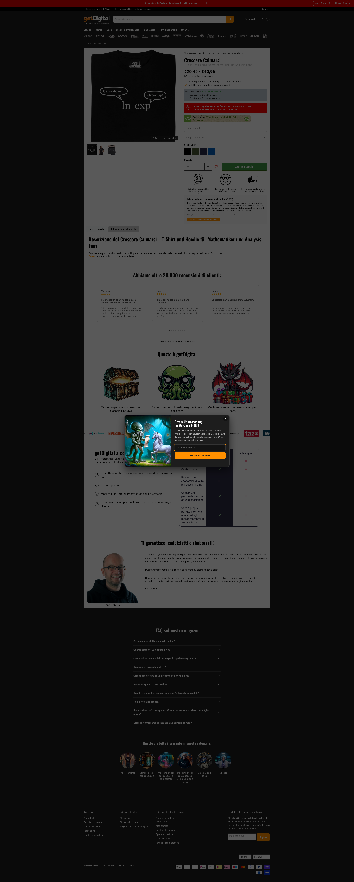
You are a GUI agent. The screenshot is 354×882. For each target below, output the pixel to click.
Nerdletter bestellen (200, 455)
